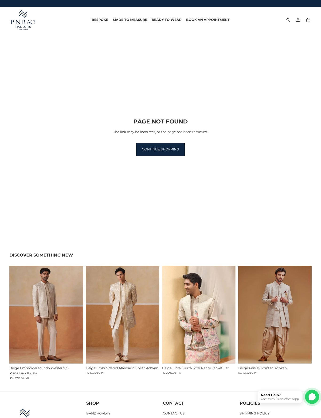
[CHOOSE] (75, 356)
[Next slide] (76, 314)
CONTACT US (174, 413)
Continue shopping (160, 149)
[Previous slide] (16, 314)
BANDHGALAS (98, 413)
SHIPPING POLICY (255, 413)
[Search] (288, 20)
